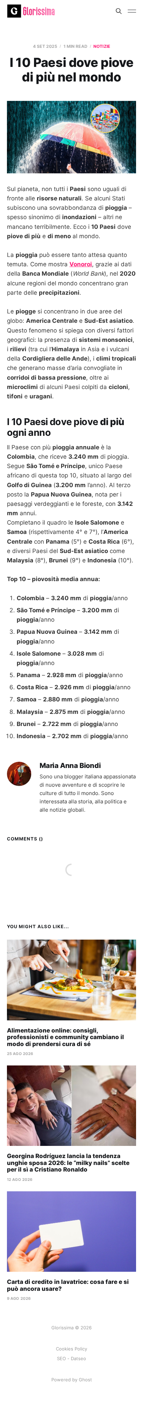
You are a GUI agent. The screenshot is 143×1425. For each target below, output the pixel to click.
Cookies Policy (71, 1348)
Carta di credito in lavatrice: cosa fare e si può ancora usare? (68, 1285)
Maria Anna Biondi (70, 766)
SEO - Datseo (71, 1358)
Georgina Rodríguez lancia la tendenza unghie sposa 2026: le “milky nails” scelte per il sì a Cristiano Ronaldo (68, 1162)
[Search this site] (118, 11)
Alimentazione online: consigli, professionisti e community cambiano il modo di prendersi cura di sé (65, 1037)
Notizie (101, 46)
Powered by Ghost (71, 1379)
